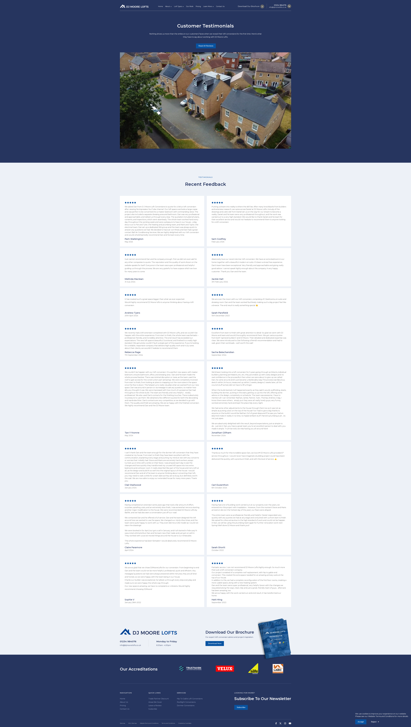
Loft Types (178, 6)
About (167, 6)
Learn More (207, 6)
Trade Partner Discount (158, 699)
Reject (374, 722)
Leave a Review (155, 706)
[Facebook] (275, 723)
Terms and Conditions (168, 723)
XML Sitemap (132, 723)
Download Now (214, 643)
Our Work (189, 6)
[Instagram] (283, 723)
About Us (124, 702)
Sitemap (122, 723)
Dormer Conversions (185, 706)
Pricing (198, 6)
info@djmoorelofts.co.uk (277, 7)
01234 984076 (280, 5)
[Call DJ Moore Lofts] (288, 6)
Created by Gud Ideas (184, 723)
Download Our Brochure (249, 6)
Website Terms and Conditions (381, 716)
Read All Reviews (205, 46)
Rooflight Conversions (186, 702)
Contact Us (220, 6)
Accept (361, 722)
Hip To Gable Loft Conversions (190, 699)
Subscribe (152, 709)
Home (160, 6)
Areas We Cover (155, 702)
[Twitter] (279, 723)
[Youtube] (288, 723)
